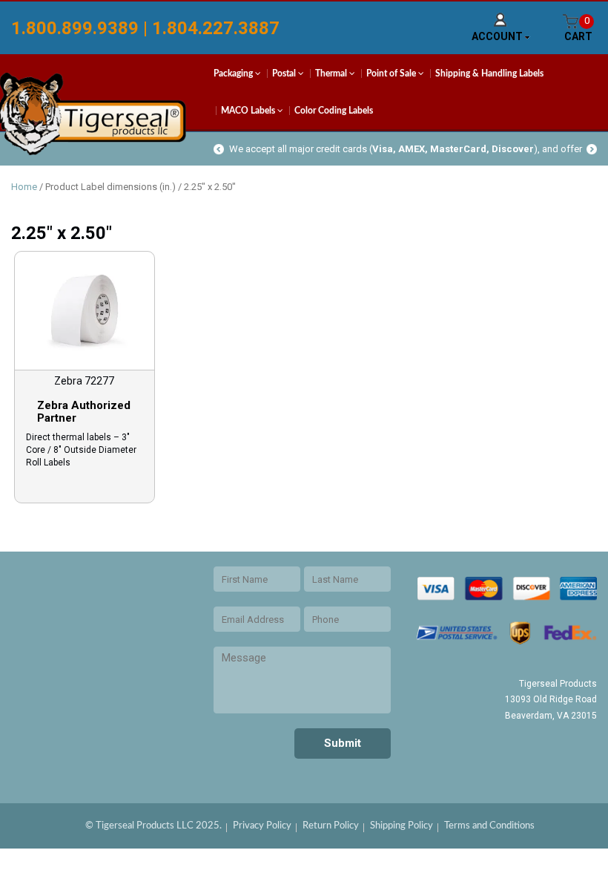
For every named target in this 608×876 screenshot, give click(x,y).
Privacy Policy (262, 826)
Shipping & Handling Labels (489, 73)
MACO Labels (249, 110)
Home (24, 186)
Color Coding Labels (333, 110)
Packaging (234, 73)
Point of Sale (392, 73)
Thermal (332, 73)
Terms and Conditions (489, 826)
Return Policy (331, 826)
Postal (285, 73)
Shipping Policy (401, 826)
